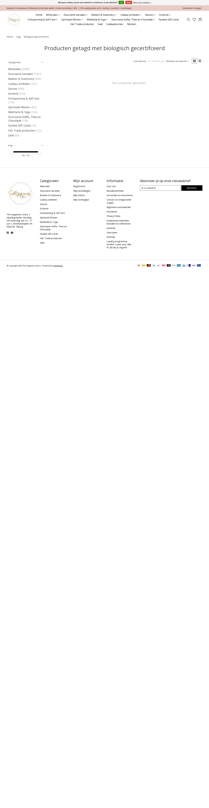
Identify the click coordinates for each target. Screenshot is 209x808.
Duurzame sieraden (20, 74)
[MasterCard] (149, 265)
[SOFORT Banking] (164, 265)
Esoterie (13, 93)
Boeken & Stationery (21, 79)
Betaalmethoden (115, 190)
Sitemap (111, 236)
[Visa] (154, 265)
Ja (121, 3)
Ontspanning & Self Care (23, 98)
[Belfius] (174, 265)
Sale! (100, 24)
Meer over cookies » (142, 3)
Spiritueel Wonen (19, 107)
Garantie (111, 228)
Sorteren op (157, 61)
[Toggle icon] (188, 19)
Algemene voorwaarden (119, 207)
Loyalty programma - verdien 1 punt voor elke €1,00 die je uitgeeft (119, 244)
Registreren (79, 186)
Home (39, 14)
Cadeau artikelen (19, 84)
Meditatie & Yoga (19, 112)
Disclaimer (112, 211)
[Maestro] (169, 265)
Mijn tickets (79, 195)
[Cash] (139, 265)
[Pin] (199, 265)
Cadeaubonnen (114, 24)
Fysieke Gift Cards (169, 19)
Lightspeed (58, 265)
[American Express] (179, 265)
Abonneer (192, 187)
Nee (129, 3)
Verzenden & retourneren (120, 195)
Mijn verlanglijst (81, 199)
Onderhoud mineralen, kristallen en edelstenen (119, 222)
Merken (131, 24)
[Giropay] (189, 265)
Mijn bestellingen (81, 190)
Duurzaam (112, 232)
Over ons (111, 186)
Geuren (12, 88)
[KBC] (184, 265)
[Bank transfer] (194, 265)
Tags (18, 36)
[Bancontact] (159, 265)
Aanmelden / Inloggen (192, 8)
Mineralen (14, 69)
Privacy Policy (113, 215)
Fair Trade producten (82, 24)
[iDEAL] (144, 265)
